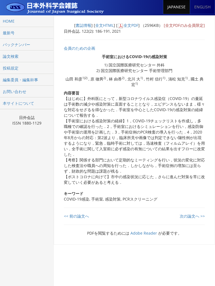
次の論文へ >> (192, 216)
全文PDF (130, 25)
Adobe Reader (143, 233)
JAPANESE (176, 6)
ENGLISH (202, 6)
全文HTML (104, 25)
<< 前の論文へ (76, 216)
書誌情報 (83, 25)
